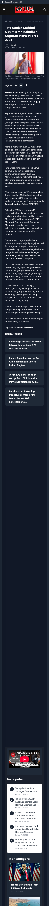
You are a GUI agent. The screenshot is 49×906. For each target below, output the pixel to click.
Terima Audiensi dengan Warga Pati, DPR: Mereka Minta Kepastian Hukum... (24, 378)
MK (7, 116)
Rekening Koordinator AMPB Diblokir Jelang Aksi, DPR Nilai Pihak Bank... (25, 345)
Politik (20, 21)
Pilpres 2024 (20, 107)
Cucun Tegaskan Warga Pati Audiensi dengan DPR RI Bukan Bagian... (24, 362)
